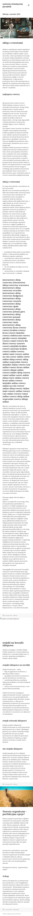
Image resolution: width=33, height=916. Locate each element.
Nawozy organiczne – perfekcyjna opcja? (15, 813)
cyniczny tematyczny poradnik (13, 5)
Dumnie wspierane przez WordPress (12, 914)
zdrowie (17, 909)
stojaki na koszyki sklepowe (13, 644)
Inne (16, 615)
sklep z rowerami (13, 42)
